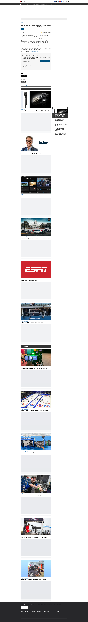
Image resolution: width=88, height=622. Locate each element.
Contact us (46, 613)
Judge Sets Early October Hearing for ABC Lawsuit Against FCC (59, 129)
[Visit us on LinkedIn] (58, 1)
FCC (41, 19)
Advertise (57, 613)
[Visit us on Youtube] (60, 1)
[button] (67, 1)
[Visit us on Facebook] (55, 1)
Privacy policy (46, 611)
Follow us (43, 32)
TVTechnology (28, 28)
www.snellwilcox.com (35, 51)
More (55, 4)
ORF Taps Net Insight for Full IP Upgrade (61, 125)
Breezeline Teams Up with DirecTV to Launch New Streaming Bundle (59, 120)
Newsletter (49, 32)
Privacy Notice (26, 64)
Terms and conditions (24, 611)
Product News (23, 75)
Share (23, 32)
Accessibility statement (25, 613)
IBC (36, 19)
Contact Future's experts (36, 611)
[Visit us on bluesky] (61, 1)
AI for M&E (55, 19)
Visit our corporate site (57, 604)
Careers (33, 613)
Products (33, 4)
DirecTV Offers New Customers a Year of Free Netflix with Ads (61, 134)
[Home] (20, 4)
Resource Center (43, 4)
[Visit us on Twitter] (56, 1)
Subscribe (50, 4)
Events (37, 4)
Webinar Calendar (48, 19)
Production (22, 22)
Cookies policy (58, 611)
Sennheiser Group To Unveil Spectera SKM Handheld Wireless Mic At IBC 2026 (60, 115)
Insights (28, 4)
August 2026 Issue (30, 19)
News (24, 4)
